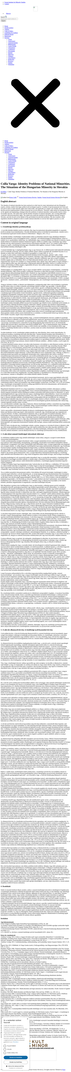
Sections (6, 38)
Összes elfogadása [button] (16, 1057)
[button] (35, 103)
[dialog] (16, 1043)
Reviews (10, 61)
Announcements (13, 43)
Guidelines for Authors (11, 33)
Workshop (11, 64)
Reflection (11, 59)
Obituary (10, 56)
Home (6, 26)
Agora (10, 39)
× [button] (27, 1019)
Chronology (11, 48)
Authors (6, 29)
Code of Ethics (8, 31)
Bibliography (12, 44)
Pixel (63, 1069)
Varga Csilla (12, 197)
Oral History (11, 58)
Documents (11, 51)
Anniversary (11, 41)
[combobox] (9, 19)
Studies (10, 63)
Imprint (10, 53)
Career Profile (12, 46)
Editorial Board (8, 34)
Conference (11, 49)
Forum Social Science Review (28, 197)
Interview (11, 54)
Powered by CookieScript (16, 1068)
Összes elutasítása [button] (16, 1062)
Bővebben (15, 1042)
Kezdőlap (3, 191)
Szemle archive (8, 28)
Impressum (7, 36)
